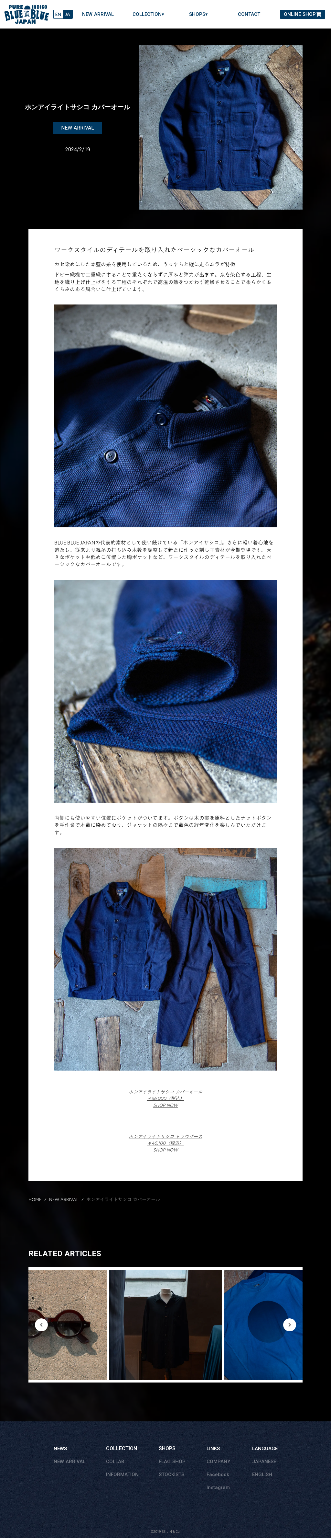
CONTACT (249, 14)
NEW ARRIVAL (98, 14)
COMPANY (218, 1461)
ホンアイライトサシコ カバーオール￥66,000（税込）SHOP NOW (165, 1098)
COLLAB (115, 1461)
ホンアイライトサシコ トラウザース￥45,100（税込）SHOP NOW (165, 1143)
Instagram (218, 1487)
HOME (34, 1200)
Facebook (218, 1474)
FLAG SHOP (172, 1461)
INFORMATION (122, 1474)
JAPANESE (264, 1461)
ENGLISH (262, 1474)
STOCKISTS (171, 1474)
